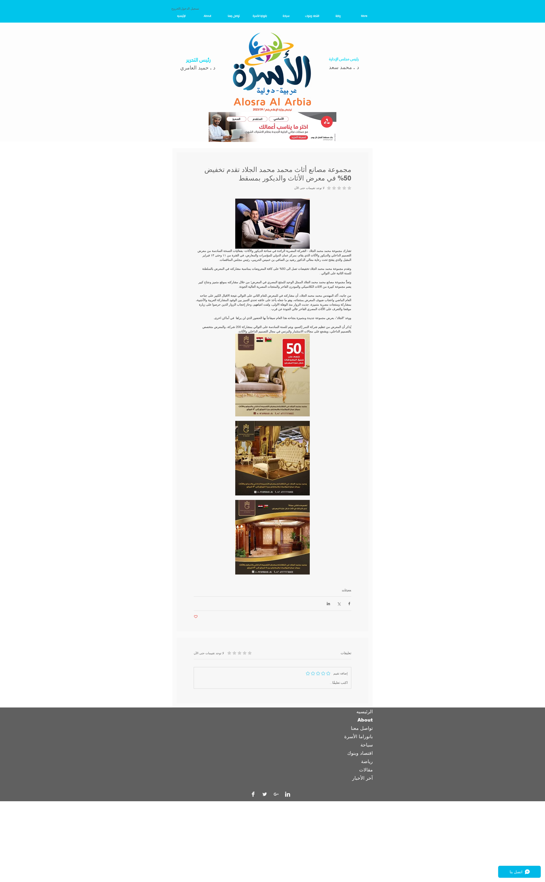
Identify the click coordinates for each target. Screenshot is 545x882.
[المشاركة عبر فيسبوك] (349, 604)
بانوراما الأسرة (358, 736)
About (365, 720)
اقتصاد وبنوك (360, 753)
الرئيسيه (364, 711)
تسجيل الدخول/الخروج (185, 8)
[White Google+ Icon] (276, 794)
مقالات (366, 769)
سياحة (366, 745)
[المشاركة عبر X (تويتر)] (339, 604)
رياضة (367, 761)
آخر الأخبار (362, 778)
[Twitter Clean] (264, 794)
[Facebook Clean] (253, 794)
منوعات (346, 590)
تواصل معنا (362, 728)
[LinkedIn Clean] (287, 794)
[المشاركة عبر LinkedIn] (328, 604)
